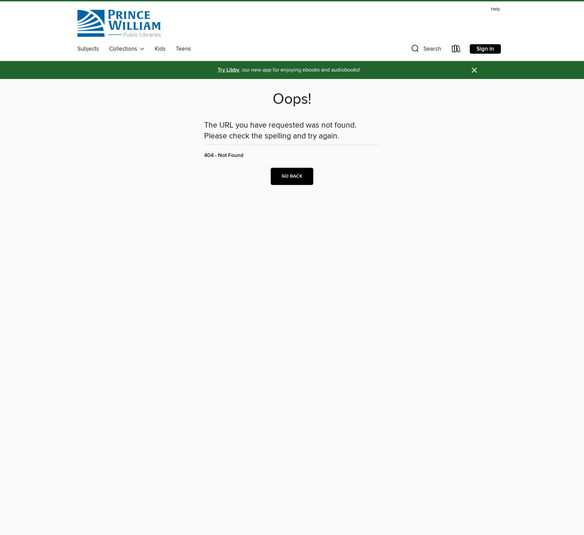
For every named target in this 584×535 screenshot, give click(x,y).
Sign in (485, 49)
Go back (292, 176)
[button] (425, 50)
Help (495, 9)
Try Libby (228, 70)
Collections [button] (124, 49)
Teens (183, 49)
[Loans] (456, 50)
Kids (160, 49)
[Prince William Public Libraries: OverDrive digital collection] (119, 23)
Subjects (88, 49)
